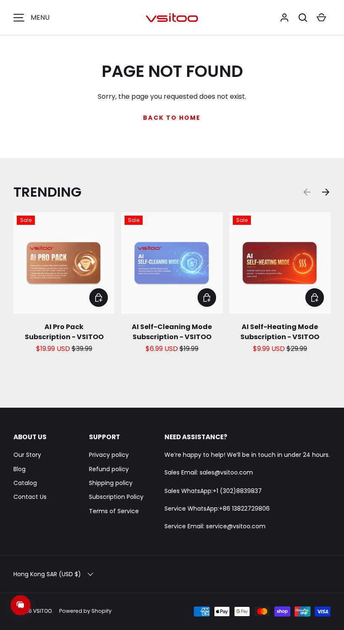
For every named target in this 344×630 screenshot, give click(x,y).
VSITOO (42, 610)
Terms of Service (114, 511)
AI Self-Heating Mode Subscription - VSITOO (279, 332)
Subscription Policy (116, 497)
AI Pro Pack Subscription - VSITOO (64, 332)
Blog (19, 469)
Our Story (27, 455)
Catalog (25, 483)
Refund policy (109, 469)
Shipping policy (111, 483)
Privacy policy (109, 455)
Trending (47, 191)
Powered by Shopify (85, 610)
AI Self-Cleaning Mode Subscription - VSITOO (172, 332)
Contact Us (30, 497)
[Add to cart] (98, 297)
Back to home (172, 117)
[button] (303, 17)
